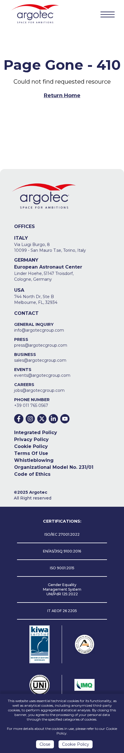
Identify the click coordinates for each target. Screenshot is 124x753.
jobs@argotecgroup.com (39, 390)
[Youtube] (64, 418)
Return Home (62, 95)
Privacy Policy (31, 439)
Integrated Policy (35, 432)
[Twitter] (41, 418)
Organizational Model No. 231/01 (53, 467)
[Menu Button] (107, 14)
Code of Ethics (32, 474)
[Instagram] (30, 418)
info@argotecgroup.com (39, 330)
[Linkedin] (53, 418)
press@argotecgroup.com (40, 345)
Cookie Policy (31, 446)
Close (45, 744)
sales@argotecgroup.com (40, 360)
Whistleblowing (34, 460)
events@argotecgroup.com (42, 375)
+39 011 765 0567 (31, 405)
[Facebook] (18, 418)
